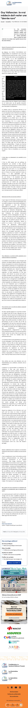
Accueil (2, 21)
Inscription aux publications (14, 614)
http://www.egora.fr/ (7, 523)
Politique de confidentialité (14, 694)
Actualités (8, 21)
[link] (17, 700)
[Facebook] (12, 687)
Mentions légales (14, 691)
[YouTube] (16, 687)
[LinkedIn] (20, 687)
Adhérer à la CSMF (13, 563)
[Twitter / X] (8, 687)
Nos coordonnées (14, 696)
